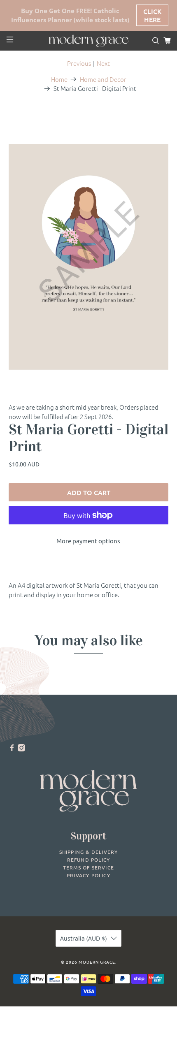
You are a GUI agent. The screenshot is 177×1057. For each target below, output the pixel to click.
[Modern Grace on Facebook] (12, 749)
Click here (152, 15)
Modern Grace (97, 962)
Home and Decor (103, 79)
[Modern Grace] (88, 40)
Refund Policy (88, 859)
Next (103, 63)
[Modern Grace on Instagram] (21, 749)
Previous (79, 63)
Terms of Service (88, 867)
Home (59, 79)
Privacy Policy (88, 875)
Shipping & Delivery (88, 851)
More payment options (88, 541)
